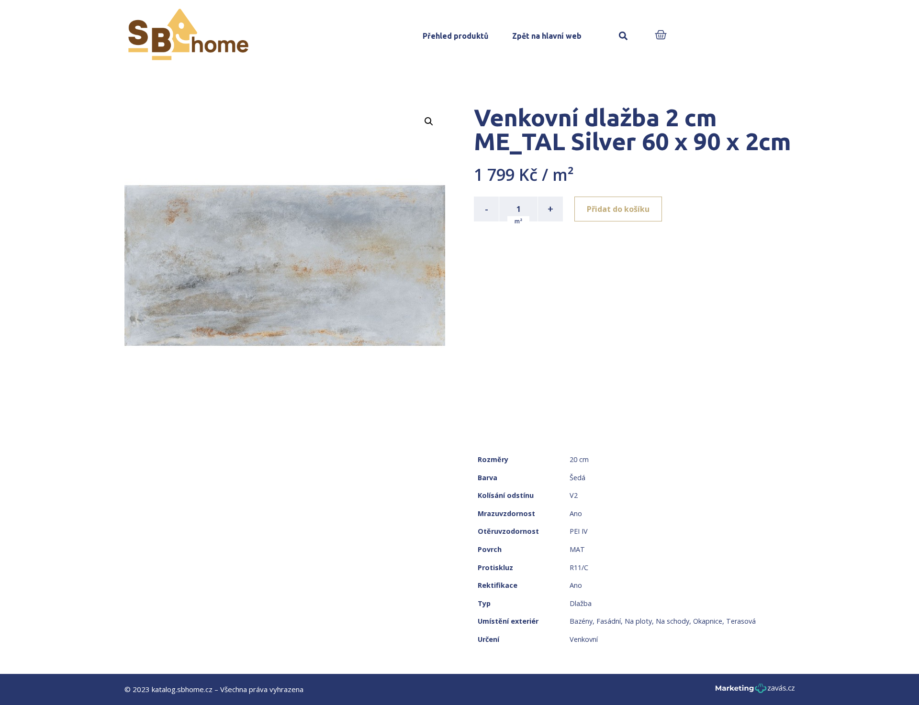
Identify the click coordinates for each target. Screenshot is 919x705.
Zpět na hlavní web (547, 36)
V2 (574, 495)
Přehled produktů (455, 36)
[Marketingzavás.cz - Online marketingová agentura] (755, 691)
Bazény (581, 621)
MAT (577, 549)
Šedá (577, 477)
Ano (576, 513)
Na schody (672, 621)
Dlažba (581, 603)
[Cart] (661, 36)
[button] (623, 36)
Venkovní (584, 639)
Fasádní (608, 621)
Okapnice (707, 621)
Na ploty (638, 621)
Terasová (741, 621)
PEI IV (579, 531)
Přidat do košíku (618, 209)
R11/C (579, 567)
